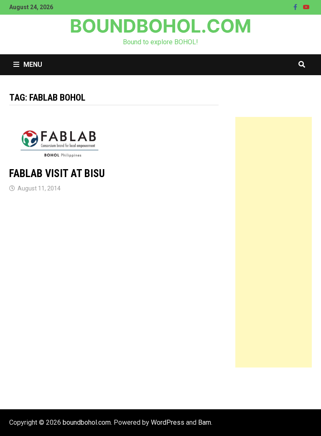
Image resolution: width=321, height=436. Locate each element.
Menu (32, 64)
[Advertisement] (273, 242)
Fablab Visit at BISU (57, 173)
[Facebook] (296, 7)
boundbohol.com (160, 26)
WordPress (167, 422)
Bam (204, 422)
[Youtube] (306, 7)
